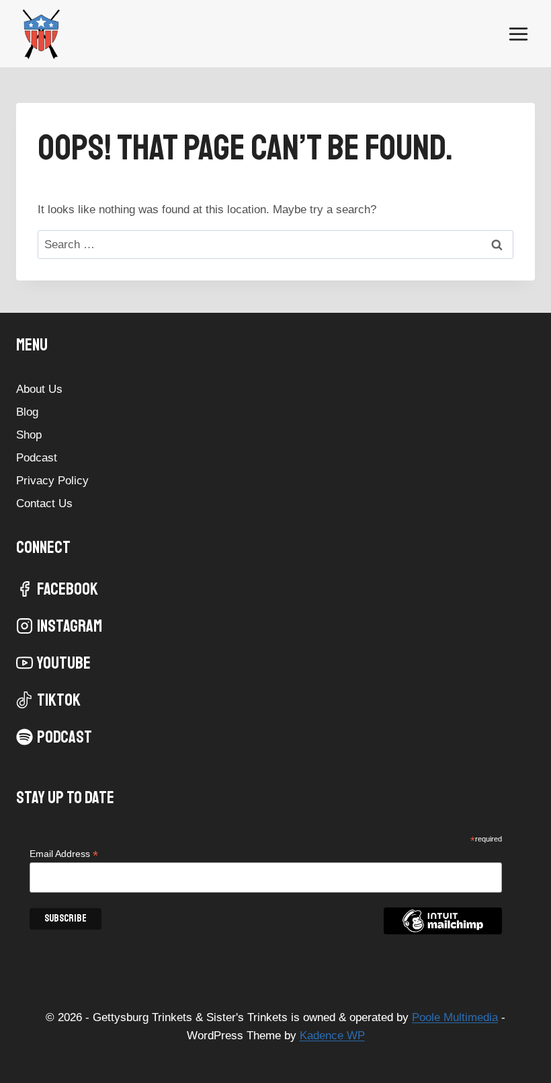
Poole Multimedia (455, 1017)
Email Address (64, 854)
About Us (39, 389)
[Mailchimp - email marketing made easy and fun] (443, 931)
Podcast (36, 457)
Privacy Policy (52, 480)
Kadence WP (332, 1035)
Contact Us (44, 503)
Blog (27, 412)
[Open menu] (518, 33)
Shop (29, 434)
